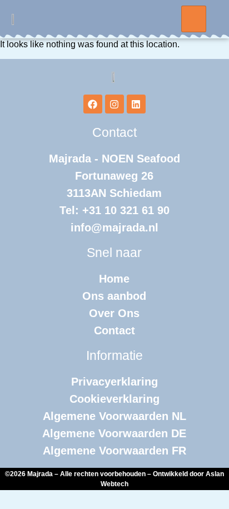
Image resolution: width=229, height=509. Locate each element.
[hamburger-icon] (193, 19)
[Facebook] (92, 104)
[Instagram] (114, 104)
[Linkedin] (136, 104)
